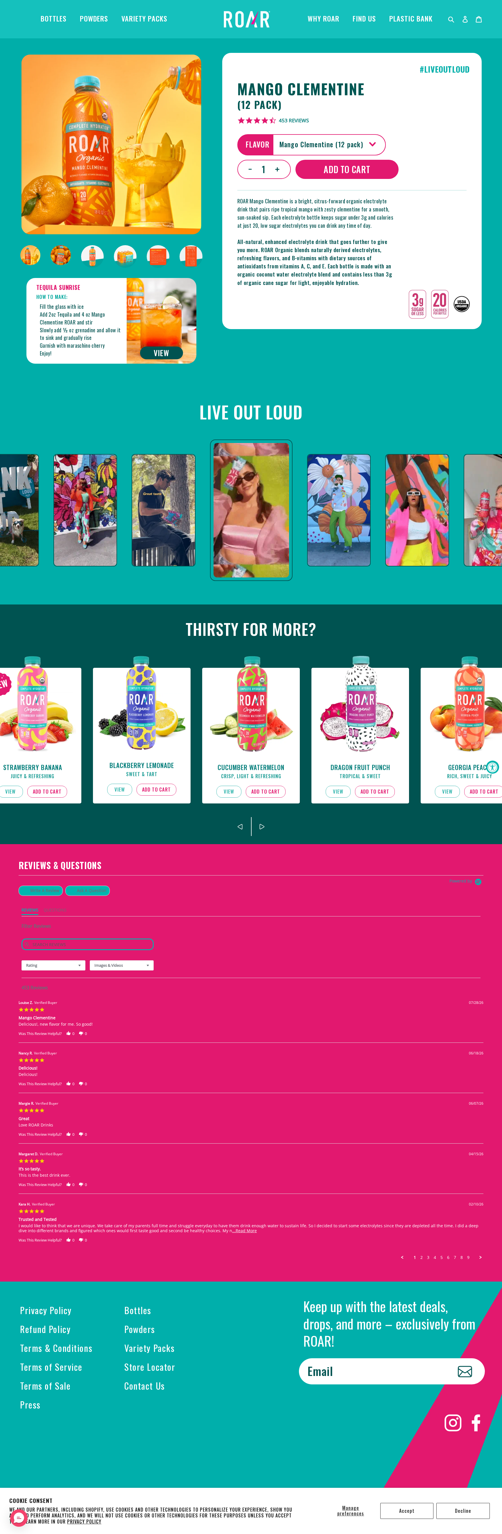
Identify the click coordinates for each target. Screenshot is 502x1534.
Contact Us (144, 1385)
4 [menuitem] (435, 1257)
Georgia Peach (469, 767)
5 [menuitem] (441, 1257)
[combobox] (53, 965)
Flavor (257, 144)
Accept (407, 1510)
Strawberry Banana (32, 767)
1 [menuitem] (415, 1257)
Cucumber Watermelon (251, 767)
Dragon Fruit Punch (360, 767)
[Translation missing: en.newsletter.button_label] (465, 1371)
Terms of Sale (45, 1385)
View (119, 789)
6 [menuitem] (448, 1257)
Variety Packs (149, 1347)
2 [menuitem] (421, 1257)
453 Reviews (294, 120)
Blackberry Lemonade (142, 765)
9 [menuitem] (468, 1257)
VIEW (161, 352)
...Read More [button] (244, 1230)
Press (30, 1404)
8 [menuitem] (461, 1257)
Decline (463, 1510)
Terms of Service (51, 1366)
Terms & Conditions (56, 1347)
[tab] (41, 891)
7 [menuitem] (455, 1257)
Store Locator (149, 1366)
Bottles (137, 1310)
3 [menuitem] (428, 1257)
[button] (68, 1033)
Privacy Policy (84, 1521)
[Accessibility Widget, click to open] (492, 767)
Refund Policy (45, 1329)
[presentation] (240, 826)
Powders (139, 1329)
